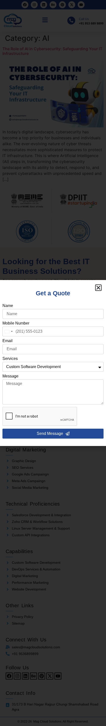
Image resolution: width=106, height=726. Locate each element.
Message (10, 376)
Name (7, 306)
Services (10, 359)
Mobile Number (15, 323)
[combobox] (8, 331)
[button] (98, 287)
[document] (53, 363)
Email (7, 341)
